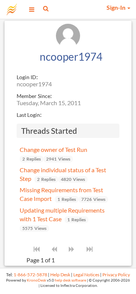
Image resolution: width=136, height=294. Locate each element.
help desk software (70, 280)
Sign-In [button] (117, 7)
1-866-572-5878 (30, 274)
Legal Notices (86, 274)
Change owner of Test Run (53, 149)
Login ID (26, 77)
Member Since (33, 96)
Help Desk (60, 274)
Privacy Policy (116, 274)
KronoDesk (36, 280)
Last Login (28, 115)
